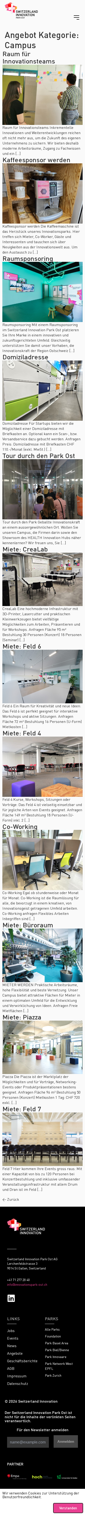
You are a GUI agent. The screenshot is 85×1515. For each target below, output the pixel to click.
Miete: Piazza (21, 1017)
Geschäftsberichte (22, 1360)
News (12, 1345)
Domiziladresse (25, 357)
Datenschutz (17, 1383)
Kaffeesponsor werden (36, 160)
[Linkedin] (11, 1298)
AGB (10, 1368)
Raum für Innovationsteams (28, 57)
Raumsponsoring (27, 258)
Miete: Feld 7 (21, 1109)
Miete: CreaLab (25, 549)
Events (12, 1338)
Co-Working (20, 826)
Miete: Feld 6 (21, 646)
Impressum (16, 1376)
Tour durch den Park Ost (38, 455)
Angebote (15, 1353)
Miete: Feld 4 (21, 733)
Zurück (10, 1199)
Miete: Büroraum (27, 925)
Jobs (11, 1330)
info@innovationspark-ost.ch (27, 1284)
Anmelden (65, 1441)
